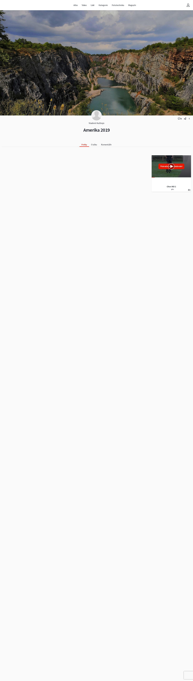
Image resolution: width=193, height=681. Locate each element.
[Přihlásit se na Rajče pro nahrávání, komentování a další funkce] (188, 5)
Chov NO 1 (171, 186)
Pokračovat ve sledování (171, 166)
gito (172, 189)
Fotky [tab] (84, 144)
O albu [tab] (94, 144)
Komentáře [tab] (106, 144)
